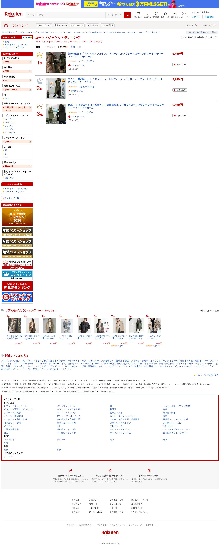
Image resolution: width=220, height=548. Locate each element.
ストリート (10, 119)
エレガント (10, 129)
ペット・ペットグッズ (166, 366)
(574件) (156, 346)
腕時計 (119, 360)
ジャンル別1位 (107, 25)
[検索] (127, 15)
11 (6, 80)
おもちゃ (75, 366)
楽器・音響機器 (89, 366)
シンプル (9, 125)
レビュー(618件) (86, 86)
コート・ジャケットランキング (57, 37)
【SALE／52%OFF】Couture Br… (119, 337)
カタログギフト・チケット (58, 369)
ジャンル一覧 (191, 25)
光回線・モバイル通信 (78, 363)
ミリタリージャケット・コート (16, 108)
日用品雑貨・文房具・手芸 (129, 363)
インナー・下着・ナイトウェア (71, 360)
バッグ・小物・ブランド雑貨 (40, 360)
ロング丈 (9, 178)
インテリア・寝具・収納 (103, 363)
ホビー (102, 366)
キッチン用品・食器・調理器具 (159, 363)
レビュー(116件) (86, 61)
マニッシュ (10, 132)
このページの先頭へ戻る (207, 375)
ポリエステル (11, 89)
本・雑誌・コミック (10, 369)
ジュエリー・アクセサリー (101, 360)
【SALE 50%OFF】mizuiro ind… (49, 337)
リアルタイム (92, 25)
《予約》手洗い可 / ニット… (66, 337)
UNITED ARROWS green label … (31, 337)
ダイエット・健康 (184, 363)
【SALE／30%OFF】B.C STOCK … (84, 338)
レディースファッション (51, 32)
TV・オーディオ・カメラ (47, 363)
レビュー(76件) (86, 112)
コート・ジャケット (75, 32)
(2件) (121, 346)
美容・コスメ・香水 (15, 366)
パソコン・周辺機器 (23, 363)
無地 (7, 98)
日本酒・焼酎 (193, 360)
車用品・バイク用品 (143, 366)
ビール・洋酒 (178, 360)
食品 (127, 360)
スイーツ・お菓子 (139, 360)
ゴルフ (212, 366)
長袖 (7, 71)
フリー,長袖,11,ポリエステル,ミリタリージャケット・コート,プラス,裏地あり (124, 32)
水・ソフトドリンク (159, 360)
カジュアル (10, 122)
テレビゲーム (114, 366)
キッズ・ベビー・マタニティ (192, 366)
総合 (7, 41)
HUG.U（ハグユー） (78, 65)
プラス (8, 141)
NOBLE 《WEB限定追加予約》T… (14, 337)
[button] (147, 15)
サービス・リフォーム (33, 369)
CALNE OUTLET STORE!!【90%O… (136, 338)
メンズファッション (10, 360)
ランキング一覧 (11, 198)
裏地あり (9, 166)
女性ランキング (77, 25)
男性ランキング (61, 25)
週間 (73, 47)
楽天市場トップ (9, 32)
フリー (8, 62)
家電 (64, 363)
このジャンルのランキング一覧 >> (202, 32)
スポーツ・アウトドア (37, 366)
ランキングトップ (44, 25)
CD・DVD (127, 366)
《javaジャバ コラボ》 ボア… (154, 337)
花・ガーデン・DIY (59, 366)
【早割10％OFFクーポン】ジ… (102, 337)
